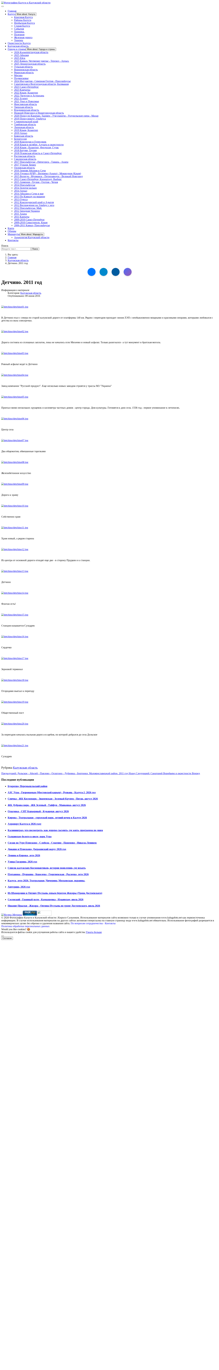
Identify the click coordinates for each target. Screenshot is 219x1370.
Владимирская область (26, 110)
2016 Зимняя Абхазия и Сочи (30, 170)
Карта (11, 228)
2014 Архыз (20, 190)
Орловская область (24, 167)
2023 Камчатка (22, 89)
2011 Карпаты (21, 216)
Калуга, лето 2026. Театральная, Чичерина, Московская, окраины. (46, 880)
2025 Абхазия (21, 55)
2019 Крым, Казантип (26, 130)
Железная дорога (23, 37)
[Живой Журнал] (116, 272)
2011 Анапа (20, 213)
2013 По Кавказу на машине (29, 196)
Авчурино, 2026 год (19, 886)
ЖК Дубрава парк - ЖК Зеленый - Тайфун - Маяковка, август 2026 (47, 805)
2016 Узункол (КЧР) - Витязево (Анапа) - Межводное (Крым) (47, 173)
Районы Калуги (22, 20)
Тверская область (23, 107)
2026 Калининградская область (31, 52)
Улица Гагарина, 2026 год (22, 861)
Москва (18, 75)
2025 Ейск (19, 58)
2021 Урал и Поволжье (26, 101)
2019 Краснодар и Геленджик (30, 141)
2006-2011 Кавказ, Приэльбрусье (32, 225)
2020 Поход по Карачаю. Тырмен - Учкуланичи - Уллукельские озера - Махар (56, 115)
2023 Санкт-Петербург (26, 87)
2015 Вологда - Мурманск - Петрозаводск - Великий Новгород (48, 176)
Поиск (4, 245)
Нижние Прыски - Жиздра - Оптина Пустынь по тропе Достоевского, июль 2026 (54, 905)
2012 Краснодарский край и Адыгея (34, 202)
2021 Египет (21, 98)
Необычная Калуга (24, 23)
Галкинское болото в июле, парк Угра (29, 836)
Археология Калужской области (31, 237)
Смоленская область (25, 159)
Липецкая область (24, 127)
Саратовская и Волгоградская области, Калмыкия (41, 84)
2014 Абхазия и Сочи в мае (29, 193)
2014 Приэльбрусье (24, 185)
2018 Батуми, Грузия (25, 150)
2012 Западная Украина (27, 211)
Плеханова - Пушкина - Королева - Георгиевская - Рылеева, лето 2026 (48, 874)
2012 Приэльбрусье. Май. (28, 208)
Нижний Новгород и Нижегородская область (39, 113)
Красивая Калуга (23, 17)
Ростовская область (24, 156)
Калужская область (18, 46)
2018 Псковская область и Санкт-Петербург (38, 153)
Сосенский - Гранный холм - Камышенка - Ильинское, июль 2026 (45, 899)
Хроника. (19, 31)
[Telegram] (104, 272)
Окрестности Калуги (19, 43)
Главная (12, 11)
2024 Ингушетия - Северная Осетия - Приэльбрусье (42, 81)
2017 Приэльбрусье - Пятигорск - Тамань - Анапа (41, 162)
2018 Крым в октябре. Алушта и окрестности (39, 144)
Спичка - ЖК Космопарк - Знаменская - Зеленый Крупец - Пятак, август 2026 (53, 798)
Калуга (11, 14)
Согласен (7, 938)
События (19, 28)
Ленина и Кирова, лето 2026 (24, 855)
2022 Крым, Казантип (26, 92)
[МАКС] (128, 272)
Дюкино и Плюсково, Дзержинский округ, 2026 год (37, 849)
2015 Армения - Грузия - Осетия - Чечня (36, 182)
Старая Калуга (22, 26)
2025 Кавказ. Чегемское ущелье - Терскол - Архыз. (41, 61)
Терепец (18, 40)
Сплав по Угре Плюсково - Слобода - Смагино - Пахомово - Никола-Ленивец (52, 842)
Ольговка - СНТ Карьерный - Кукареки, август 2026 (38, 811)
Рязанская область (24, 72)
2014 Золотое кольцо (25, 188)
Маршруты (14, 234)
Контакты (13, 240)
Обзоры (12, 231)
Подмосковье (21, 78)
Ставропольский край (26, 121)
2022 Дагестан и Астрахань (29, 95)
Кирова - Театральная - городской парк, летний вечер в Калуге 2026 (47, 817)
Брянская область (23, 136)
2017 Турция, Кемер (25, 164)
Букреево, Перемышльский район (27, 786)
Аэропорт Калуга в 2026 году (24, 823)
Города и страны (17, 49)
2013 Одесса (21, 199)
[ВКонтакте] (92, 272)
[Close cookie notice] (2, 935)
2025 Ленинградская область (30, 63)
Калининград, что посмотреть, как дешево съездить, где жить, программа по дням (55, 830)
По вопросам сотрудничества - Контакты (93, 923)
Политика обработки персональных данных (25, 926)
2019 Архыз (20, 133)
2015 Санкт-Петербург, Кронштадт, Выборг (38, 179)
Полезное (19, 34)
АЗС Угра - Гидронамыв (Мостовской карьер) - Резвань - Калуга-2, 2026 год (52, 792)
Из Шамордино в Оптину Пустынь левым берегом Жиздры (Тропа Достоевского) (55, 893)
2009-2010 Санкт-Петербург (29, 219)
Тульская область (23, 66)
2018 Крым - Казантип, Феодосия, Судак (36, 147)
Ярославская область (25, 104)
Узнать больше (94, 932)
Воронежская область (26, 69)
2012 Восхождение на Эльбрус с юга (34, 205)
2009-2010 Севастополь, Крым (30, 222)
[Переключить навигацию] (2, 6)
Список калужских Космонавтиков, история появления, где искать (47, 868)
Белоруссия (20, 138)
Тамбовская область (25, 124)
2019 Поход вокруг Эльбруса (30, 118)
